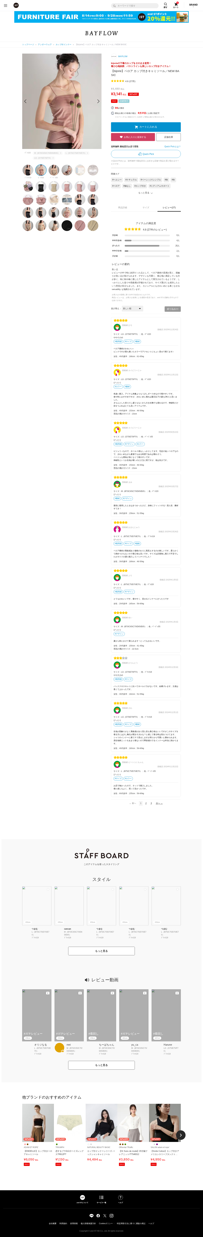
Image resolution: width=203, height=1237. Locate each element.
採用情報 (74, 1223)
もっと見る (101, 951)
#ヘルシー (117, 180)
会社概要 (52, 1223)
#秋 (166, 180)
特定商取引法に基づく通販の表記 (131, 1223)
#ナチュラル (131, 180)
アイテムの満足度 (146, 223)
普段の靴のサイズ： (123, 414)
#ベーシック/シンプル (151, 180)
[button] (98, 101)
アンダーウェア (45, 44)
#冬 (173, 180)
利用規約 (63, 1223)
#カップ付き (140, 186)
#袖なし (127, 186)
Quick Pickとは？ (172, 146)
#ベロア (116, 186)
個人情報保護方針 (88, 1223)
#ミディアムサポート (159, 186)
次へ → (159, 803)
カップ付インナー (64, 44)
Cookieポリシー (106, 1223)
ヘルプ (151, 1223)
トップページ (28, 44)
